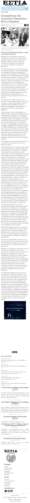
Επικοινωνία (7, 484)
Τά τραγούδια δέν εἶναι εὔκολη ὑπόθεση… (15, 438)
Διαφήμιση (6, 485)
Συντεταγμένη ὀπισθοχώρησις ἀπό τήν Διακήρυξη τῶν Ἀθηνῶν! (15, 402)
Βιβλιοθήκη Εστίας (8, 472)
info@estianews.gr (18, 499)
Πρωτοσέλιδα (7, 469)
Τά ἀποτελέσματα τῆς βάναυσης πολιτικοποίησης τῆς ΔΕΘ (15, 388)
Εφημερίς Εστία (4, 25)
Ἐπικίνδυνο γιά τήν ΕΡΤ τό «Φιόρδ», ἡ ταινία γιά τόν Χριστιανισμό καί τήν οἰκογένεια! (15, 424)
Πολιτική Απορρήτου (9, 480)
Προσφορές (7, 471)
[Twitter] (27, 25)
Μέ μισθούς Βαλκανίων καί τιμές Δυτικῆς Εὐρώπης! (13, 366)
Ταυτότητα (6, 479)
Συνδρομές (6, 474)
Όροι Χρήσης (7, 482)
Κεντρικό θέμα (4, 12)
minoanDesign (17, 501)
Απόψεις (6, 466)
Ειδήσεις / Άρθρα (8, 468)
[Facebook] (25, 25)
